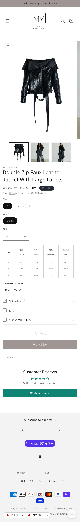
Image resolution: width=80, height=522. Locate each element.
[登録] (59, 430)
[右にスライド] (76, 153)
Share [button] (10, 357)
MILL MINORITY (22, 508)
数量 (5, 229)
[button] (7, 21)
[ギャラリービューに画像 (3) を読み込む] (61, 152)
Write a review (40, 393)
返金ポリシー (40, 508)
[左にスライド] (4, 153)
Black (11, 221)
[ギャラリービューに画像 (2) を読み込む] (40, 152)
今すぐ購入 (40, 344)
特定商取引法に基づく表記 (63, 514)
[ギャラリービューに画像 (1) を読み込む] (18, 152)
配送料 (12, 193)
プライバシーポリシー (61, 508)
